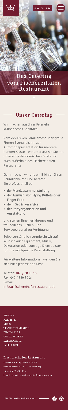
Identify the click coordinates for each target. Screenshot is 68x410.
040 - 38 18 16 (43, 8)
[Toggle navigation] (60, 8)
